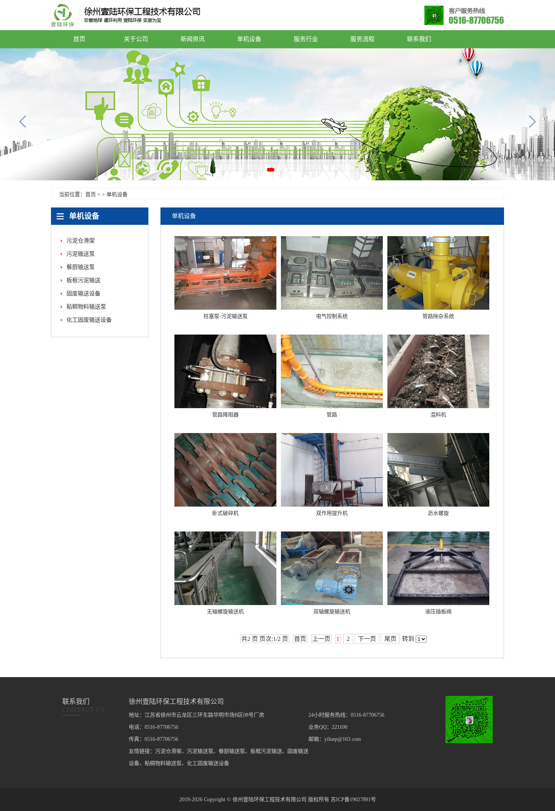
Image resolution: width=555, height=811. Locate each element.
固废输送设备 (83, 293)
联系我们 (419, 39)
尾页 (390, 639)
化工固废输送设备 (89, 320)
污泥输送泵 (80, 254)
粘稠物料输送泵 (86, 307)
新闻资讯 (192, 39)
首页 (79, 39)
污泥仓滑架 (80, 241)
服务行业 (306, 39)
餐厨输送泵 (80, 267)
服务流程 (362, 39)
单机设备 (249, 39)
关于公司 (136, 39)
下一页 (367, 639)
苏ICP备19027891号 (353, 799)
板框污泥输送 (83, 280)
